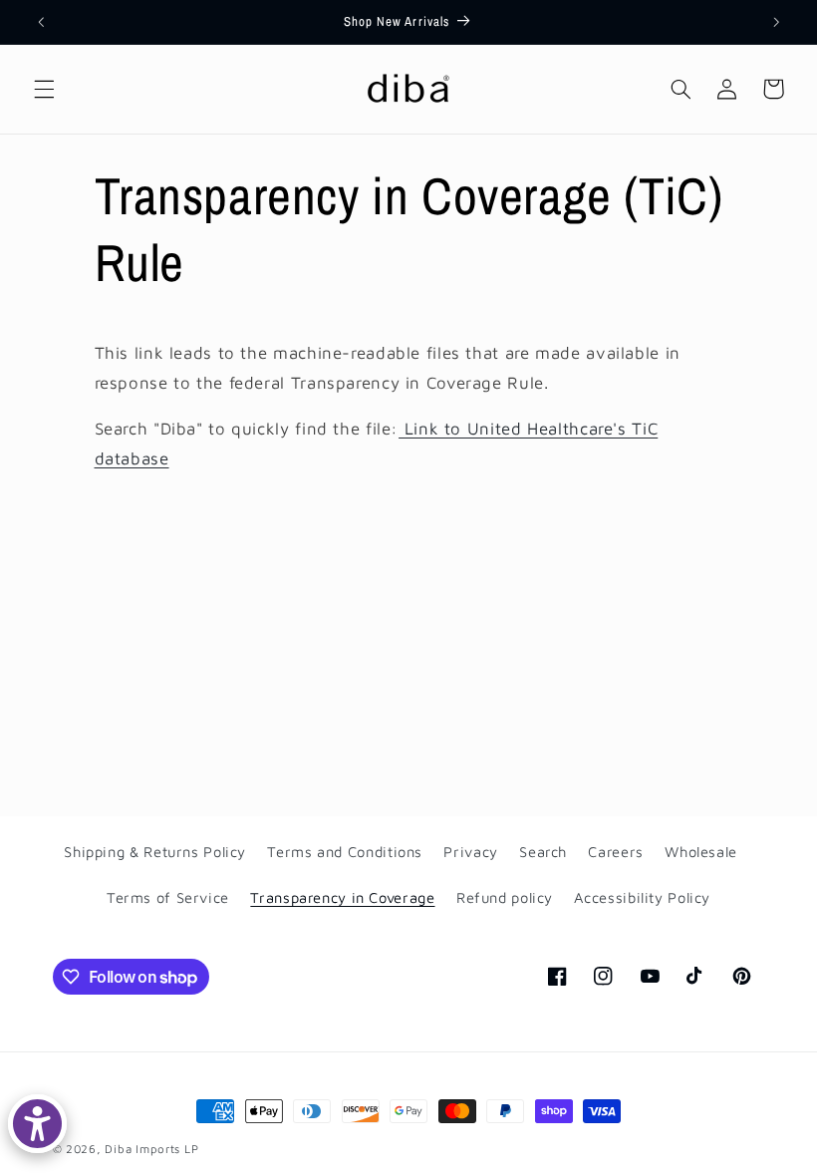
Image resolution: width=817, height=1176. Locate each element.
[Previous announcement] (41, 22)
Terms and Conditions (344, 851)
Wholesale (701, 851)
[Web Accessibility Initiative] (37, 1123)
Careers (615, 851)
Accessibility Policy (642, 897)
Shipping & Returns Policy (155, 851)
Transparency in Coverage (342, 897)
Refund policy (504, 897)
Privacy (470, 851)
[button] (44, 89)
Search (543, 851)
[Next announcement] (776, 22)
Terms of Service (168, 897)
